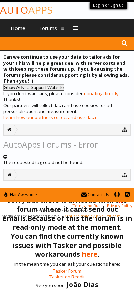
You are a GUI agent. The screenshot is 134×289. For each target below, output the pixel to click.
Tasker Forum (67, 271)
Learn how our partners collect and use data (49, 117)
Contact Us (98, 195)
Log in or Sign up (108, 5)
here (90, 254)
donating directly (101, 93)
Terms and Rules (87, 205)
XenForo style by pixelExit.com (92, 215)
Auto (26, 10)
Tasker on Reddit (67, 277)
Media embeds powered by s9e (31, 215)
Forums (48, 28)
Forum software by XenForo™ (61, 210)
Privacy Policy (119, 205)
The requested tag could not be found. (43, 162)
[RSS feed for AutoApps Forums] (127, 194)
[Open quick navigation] (125, 129)
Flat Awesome (23, 195)
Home (18, 28)
